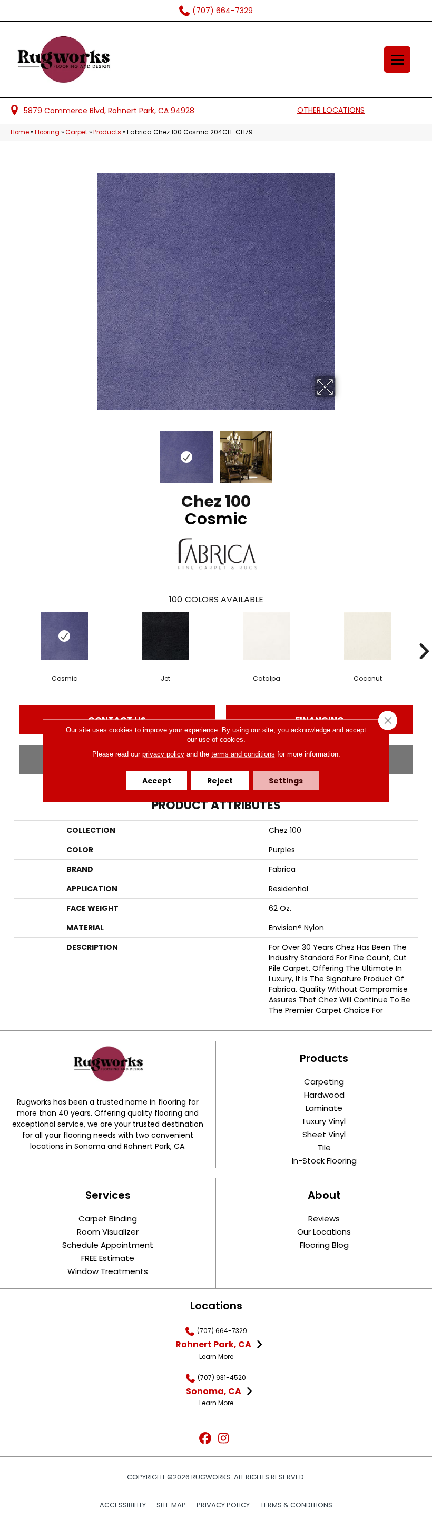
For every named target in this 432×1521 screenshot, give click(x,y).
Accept (156, 780)
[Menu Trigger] (397, 59)
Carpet (76, 132)
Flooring (47, 132)
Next (342, 451)
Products (107, 132)
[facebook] (205, 1438)
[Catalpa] (266, 636)
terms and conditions (243, 754)
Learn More (216, 1356)
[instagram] (223, 1438)
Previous (89, 451)
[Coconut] (367, 636)
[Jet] (165, 636)
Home (20, 132)
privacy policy (163, 754)
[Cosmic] (64, 636)
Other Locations (331, 110)
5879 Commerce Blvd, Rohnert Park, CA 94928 (109, 110)
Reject (220, 780)
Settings (286, 780)
